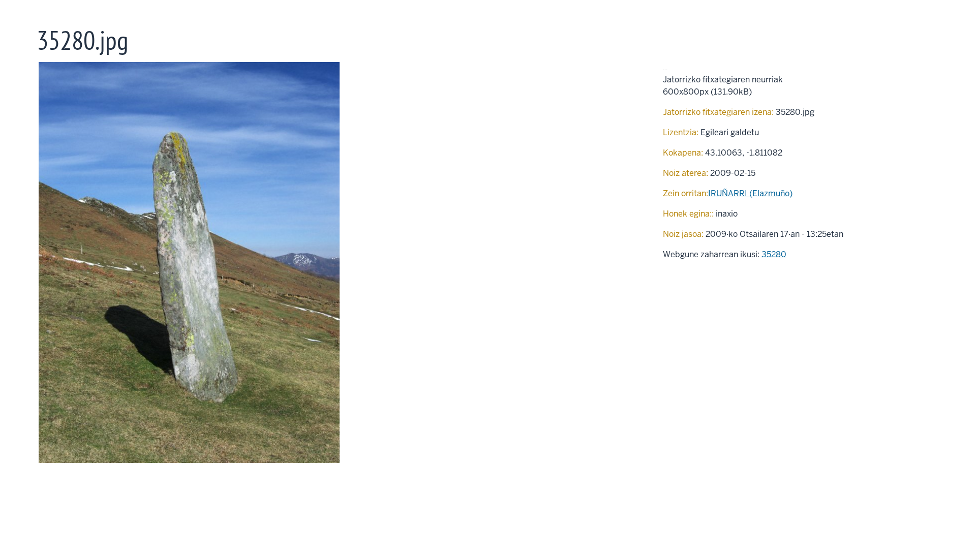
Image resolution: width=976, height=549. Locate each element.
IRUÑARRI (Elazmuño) (750, 193)
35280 (773, 254)
